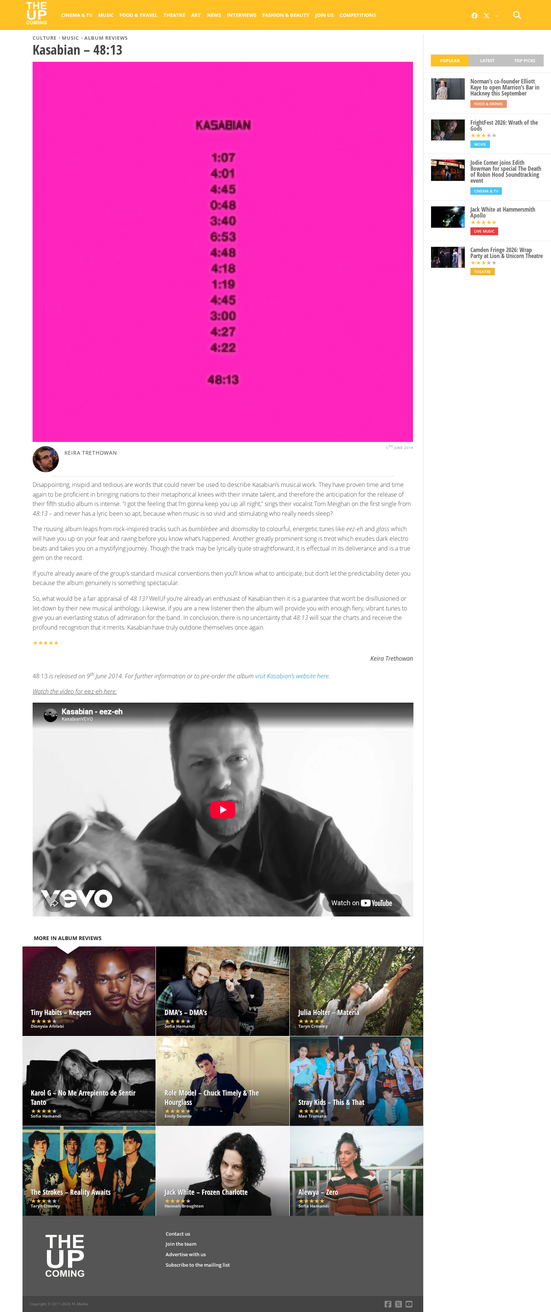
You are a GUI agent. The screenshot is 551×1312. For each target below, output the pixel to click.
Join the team (181, 1243)
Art (196, 15)
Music (106, 15)
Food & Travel (138, 15)
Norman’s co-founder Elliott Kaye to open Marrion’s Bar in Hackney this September (504, 87)
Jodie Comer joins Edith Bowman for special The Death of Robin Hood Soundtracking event (505, 172)
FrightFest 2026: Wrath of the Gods (504, 125)
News (214, 15)
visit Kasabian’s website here (292, 676)
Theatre (174, 15)
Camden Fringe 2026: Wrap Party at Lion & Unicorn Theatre (506, 253)
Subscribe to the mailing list (198, 1264)
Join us (324, 15)
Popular (450, 60)
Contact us (178, 1233)
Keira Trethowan (90, 452)
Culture (45, 37)
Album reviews (106, 37)
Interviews (241, 15)
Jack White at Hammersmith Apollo (502, 212)
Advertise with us (186, 1254)
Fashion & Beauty (285, 15)
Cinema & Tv (76, 15)
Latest (487, 60)
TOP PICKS (524, 60)
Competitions (358, 15)
